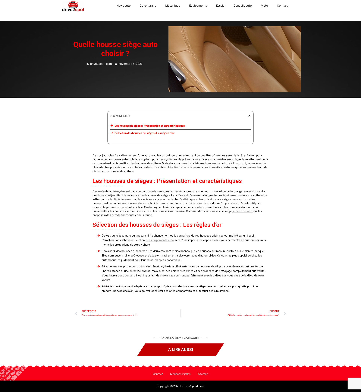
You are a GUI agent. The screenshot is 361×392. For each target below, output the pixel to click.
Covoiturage (148, 5)
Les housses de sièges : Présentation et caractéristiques (150, 125)
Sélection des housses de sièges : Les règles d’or (144, 133)
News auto (124, 5)
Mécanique (172, 5)
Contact (282, 5)
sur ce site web (242, 211)
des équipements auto (160, 240)
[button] (249, 115)
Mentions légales (180, 373)
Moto (264, 5)
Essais (220, 5)
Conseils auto (243, 5)
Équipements (198, 5)
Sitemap (203, 373)
